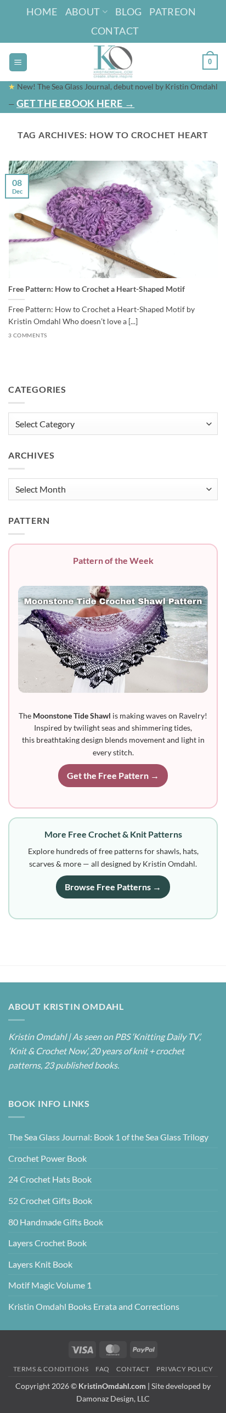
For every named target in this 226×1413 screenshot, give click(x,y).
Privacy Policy (184, 1369)
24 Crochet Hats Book (50, 1179)
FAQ (102, 1369)
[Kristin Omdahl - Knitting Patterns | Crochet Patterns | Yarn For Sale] (113, 62)
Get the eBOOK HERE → (75, 103)
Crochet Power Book (47, 1158)
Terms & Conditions (51, 1369)
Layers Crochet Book (47, 1242)
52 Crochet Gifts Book (50, 1200)
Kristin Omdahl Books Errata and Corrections (93, 1306)
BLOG (128, 11)
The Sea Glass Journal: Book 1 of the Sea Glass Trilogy (108, 1137)
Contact (115, 31)
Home (41, 11)
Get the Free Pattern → (113, 775)
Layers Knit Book (40, 1264)
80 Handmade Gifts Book (55, 1222)
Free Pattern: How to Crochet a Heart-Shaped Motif (96, 289)
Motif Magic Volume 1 (50, 1285)
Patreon (172, 11)
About (82, 11)
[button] (18, 62)
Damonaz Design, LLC (113, 1398)
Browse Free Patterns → (113, 886)
